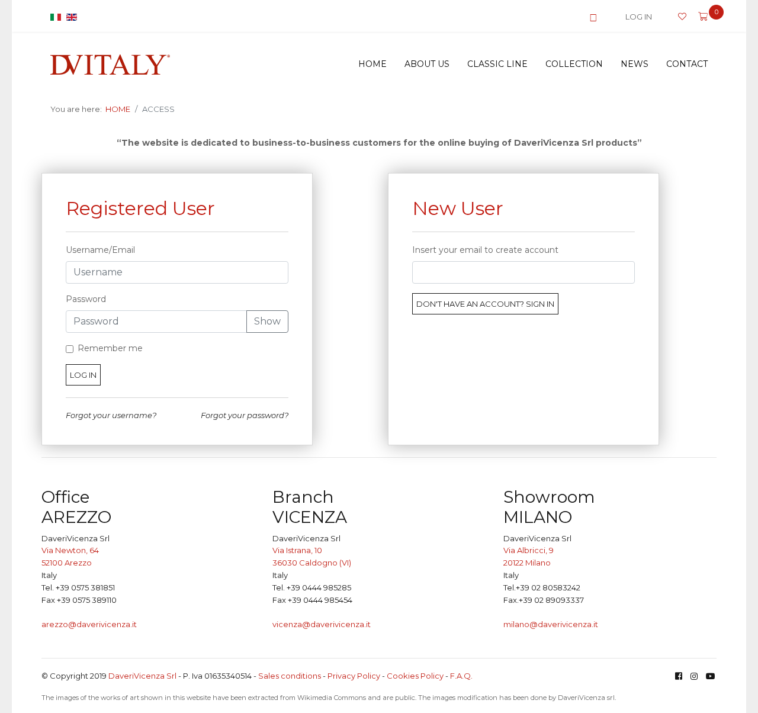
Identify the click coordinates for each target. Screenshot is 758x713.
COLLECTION (574, 64)
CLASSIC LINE (497, 64)
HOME (372, 64)
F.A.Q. (461, 675)
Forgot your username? (111, 415)
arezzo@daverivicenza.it (89, 624)
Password (86, 299)
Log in (83, 375)
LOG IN (638, 16)
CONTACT (687, 64)
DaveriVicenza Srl (142, 675)
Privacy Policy (353, 675)
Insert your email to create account (485, 250)
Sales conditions (289, 675)
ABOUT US (426, 64)
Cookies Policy (415, 675)
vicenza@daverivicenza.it (321, 624)
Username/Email (100, 250)
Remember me (110, 348)
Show (267, 321)
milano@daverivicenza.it (550, 624)
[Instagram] (694, 676)
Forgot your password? (244, 415)
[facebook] (678, 676)
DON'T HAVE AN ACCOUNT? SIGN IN (485, 304)
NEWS (634, 64)
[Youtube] (710, 676)
